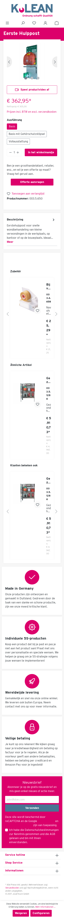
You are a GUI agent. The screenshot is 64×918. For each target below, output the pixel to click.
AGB (52, 834)
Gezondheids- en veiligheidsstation (48, 380)
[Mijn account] (45, 23)
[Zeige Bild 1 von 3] (25, 78)
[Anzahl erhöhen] (18, 152)
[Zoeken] (23, 23)
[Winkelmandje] (57, 23)
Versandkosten (12, 887)
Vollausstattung (18, 141)
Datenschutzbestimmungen (42, 830)
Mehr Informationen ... (45, 907)
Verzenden (32, 808)
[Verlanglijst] (34, 23)
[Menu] (7, 23)
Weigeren (21, 913)
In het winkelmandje (41, 152)
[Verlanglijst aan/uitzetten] (37, 310)
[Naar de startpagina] (32, 10)
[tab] (31, 230)
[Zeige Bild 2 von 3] (32, 78)
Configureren (41, 913)
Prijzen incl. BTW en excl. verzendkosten (31, 111)
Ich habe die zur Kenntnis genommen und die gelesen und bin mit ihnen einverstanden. (34, 836)
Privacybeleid (46, 821)
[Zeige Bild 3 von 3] (38, 78)
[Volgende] (54, 62)
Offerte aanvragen (32, 182)
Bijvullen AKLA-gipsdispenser (48, 286)
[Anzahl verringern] (10, 152)
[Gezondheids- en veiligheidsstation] (28, 393)
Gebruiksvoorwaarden (18, 825)
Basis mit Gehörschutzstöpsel (27, 134)
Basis (12, 126)
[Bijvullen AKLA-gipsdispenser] (28, 300)
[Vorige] (9, 62)
